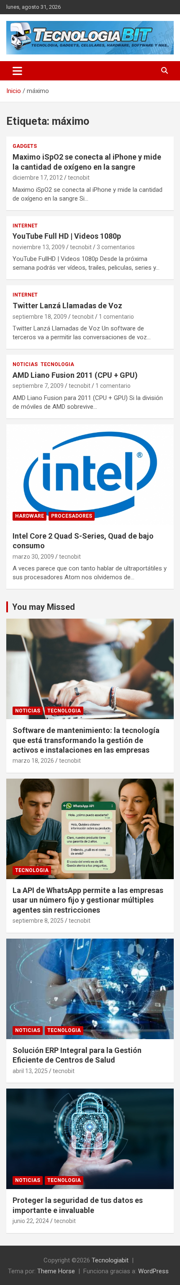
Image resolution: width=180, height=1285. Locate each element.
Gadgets (25, 146)
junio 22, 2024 (31, 1221)
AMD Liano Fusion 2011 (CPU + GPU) (75, 375)
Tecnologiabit (110, 1260)
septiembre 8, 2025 (38, 920)
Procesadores (71, 516)
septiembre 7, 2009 (38, 385)
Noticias (25, 364)
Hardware (29, 516)
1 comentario (116, 316)
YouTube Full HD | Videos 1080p (67, 236)
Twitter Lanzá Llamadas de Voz (67, 305)
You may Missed (43, 607)
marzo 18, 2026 (33, 760)
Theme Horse (56, 1271)
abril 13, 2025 (30, 1071)
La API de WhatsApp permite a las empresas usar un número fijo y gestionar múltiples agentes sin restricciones (88, 900)
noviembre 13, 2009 (39, 247)
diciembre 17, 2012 (38, 177)
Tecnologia (57, 364)
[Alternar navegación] (17, 70)
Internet (25, 226)
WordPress (153, 1271)
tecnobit (79, 177)
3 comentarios (116, 247)
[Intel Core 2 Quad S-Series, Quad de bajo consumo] (90, 474)
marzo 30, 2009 (33, 556)
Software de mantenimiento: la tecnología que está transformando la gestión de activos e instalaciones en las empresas (86, 740)
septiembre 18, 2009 (40, 316)
